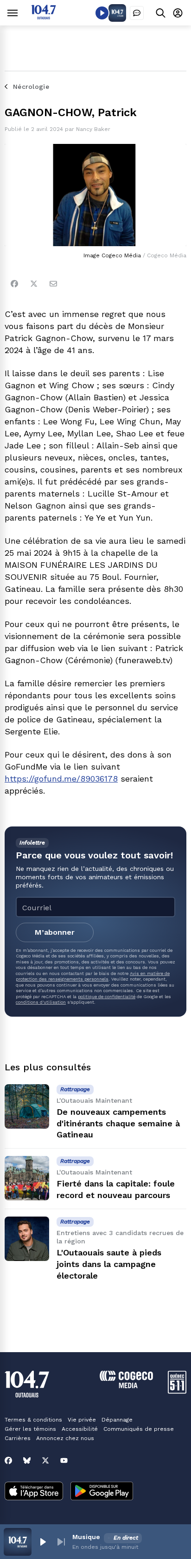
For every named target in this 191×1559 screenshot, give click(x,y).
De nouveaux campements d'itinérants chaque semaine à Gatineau (118, 1123)
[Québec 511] (177, 1391)
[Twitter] (34, 283)
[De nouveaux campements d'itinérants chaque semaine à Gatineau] (27, 1106)
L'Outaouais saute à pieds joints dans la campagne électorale (109, 1264)
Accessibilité (80, 1429)
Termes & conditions (33, 1419)
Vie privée (82, 1419)
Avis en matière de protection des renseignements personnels (93, 976)
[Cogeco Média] (126, 1385)
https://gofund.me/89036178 (61, 778)
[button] (42, 1542)
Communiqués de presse (138, 1429)
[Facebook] (14, 283)
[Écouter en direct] (102, 13)
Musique (86, 1536)
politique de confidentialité (106, 996)
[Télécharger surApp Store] (34, 1492)
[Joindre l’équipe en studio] (137, 13)
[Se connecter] (178, 12)
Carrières (18, 1438)
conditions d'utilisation (41, 1002)
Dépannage (117, 1419)
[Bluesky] (27, 1460)
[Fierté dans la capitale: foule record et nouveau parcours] (27, 1178)
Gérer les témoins (30, 1429)
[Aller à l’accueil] (43, 16)
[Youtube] (64, 1460)
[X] (45, 1460)
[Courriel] (53, 283)
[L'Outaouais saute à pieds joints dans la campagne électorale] (27, 1239)
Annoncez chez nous (65, 1438)
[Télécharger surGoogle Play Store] (101, 1492)
